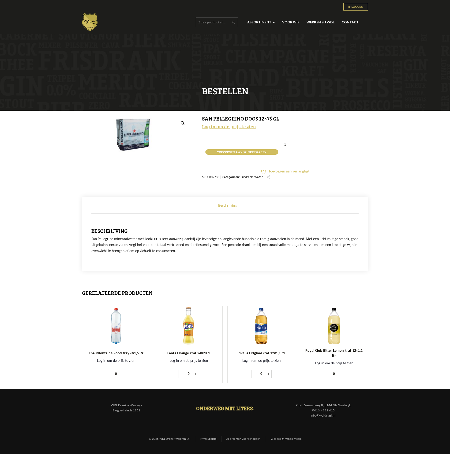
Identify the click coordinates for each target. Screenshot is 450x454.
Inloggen (355, 6)
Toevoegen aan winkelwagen (241, 152)
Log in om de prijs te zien (229, 126)
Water (258, 177)
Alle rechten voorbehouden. (243, 438)
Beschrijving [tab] (227, 206)
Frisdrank (247, 177)
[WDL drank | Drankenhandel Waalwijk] (90, 22)
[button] (183, 123)
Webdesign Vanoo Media (286, 438)
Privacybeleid (208, 438)
